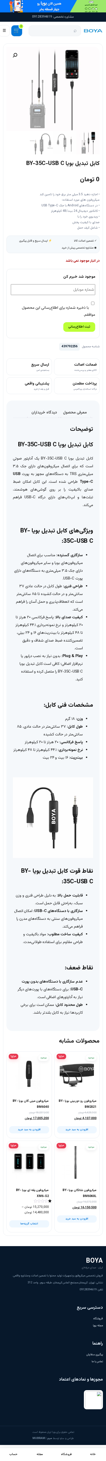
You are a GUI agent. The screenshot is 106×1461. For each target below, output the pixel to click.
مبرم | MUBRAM (42, 1438)
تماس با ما (97, 1361)
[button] (15, 55)
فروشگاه (98, 1318)
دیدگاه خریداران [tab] (44, 413)
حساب (13, 1454)
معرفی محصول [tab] (75, 413)
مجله (40, 1454)
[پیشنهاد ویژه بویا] (53, 6)
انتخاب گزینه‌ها (29, 1224)
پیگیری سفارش (94, 1354)
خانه (93, 1454)
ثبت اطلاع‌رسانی (79, 326)
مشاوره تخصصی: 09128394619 (53, 16)
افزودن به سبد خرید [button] (76, 1130)
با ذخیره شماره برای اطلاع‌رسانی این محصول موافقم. (58, 311)
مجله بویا (98, 1325)
